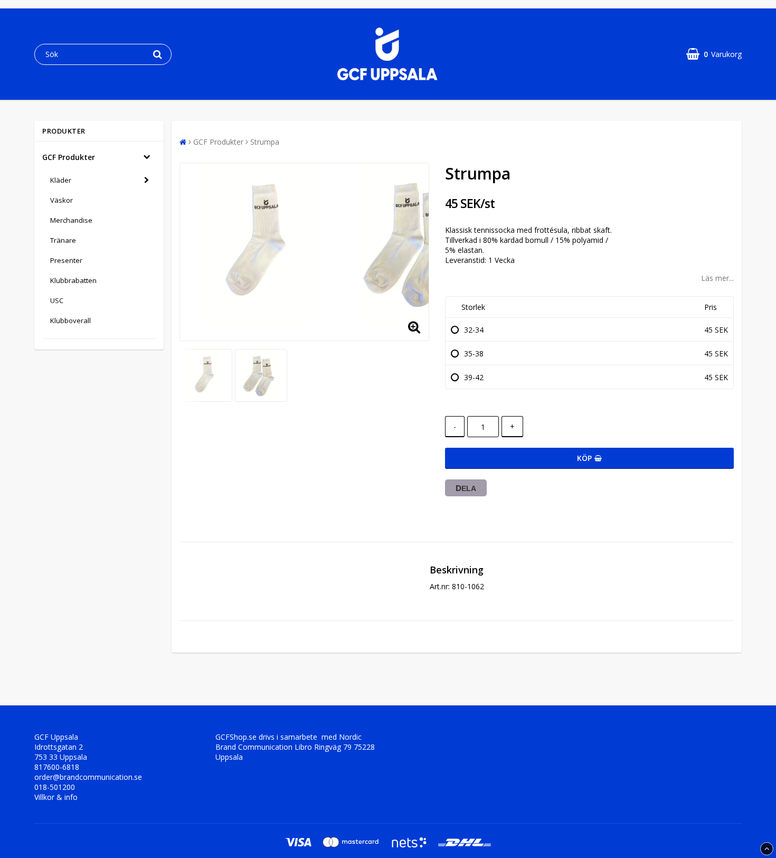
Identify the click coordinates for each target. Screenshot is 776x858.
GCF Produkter (68, 157)
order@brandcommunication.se (88, 777)
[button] (714, 54)
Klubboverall (70, 320)
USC (56, 300)
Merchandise (71, 220)
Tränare (63, 240)
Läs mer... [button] (717, 278)
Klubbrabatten (73, 280)
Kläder (60, 180)
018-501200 (54, 787)
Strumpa (264, 142)
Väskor (61, 200)
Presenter (66, 260)
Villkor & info (56, 797)
